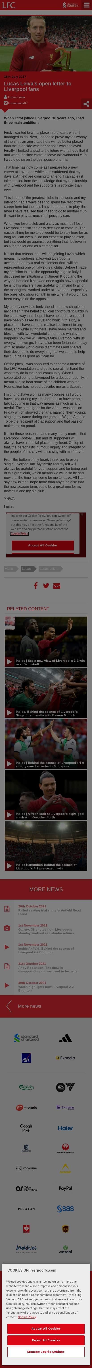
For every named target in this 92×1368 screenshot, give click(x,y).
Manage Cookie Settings (46, 1351)
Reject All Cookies (46, 1340)
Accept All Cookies (46, 1328)
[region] (46, 1314)
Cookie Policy (27, 1317)
